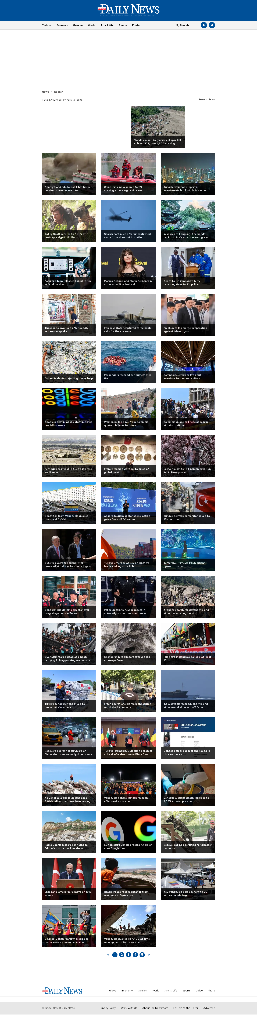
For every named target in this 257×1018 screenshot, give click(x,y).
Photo (136, 25)
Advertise (209, 1008)
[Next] (149, 954)
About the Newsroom (155, 1008)
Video (199, 991)
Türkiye (46, 25)
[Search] (177, 25)
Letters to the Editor (185, 1008)
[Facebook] (204, 25)
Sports (123, 25)
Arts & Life (107, 25)
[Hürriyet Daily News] (129, 10)
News (45, 92)
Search (58, 92)
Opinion (78, 25)
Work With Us (129, 1008)
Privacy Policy (108, 1008)
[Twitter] (212, 25)
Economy (62, 25)
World (91, 25)
